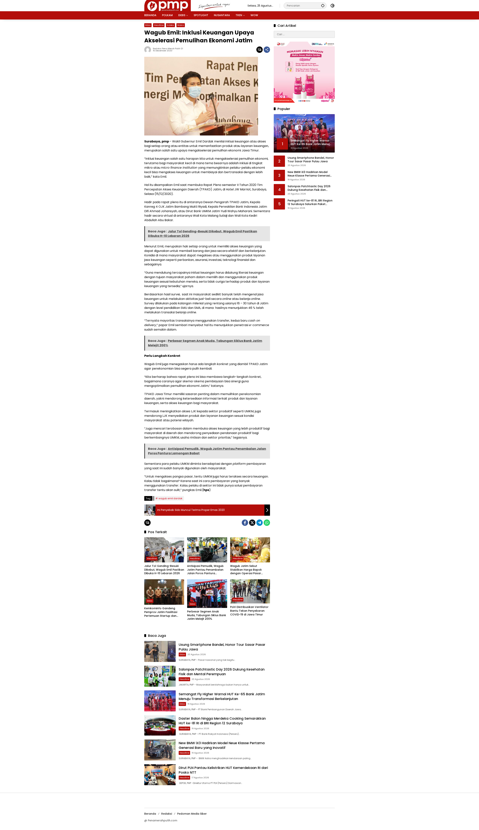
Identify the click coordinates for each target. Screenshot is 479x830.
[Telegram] (259, 522)
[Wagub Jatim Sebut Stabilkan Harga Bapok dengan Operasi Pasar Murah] (250, 549)
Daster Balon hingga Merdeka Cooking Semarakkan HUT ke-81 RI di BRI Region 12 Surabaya (222, 720)
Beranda (150, 814)
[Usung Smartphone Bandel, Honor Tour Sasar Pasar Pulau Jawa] (160, 651)
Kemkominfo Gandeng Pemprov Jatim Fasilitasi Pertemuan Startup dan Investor (160, 612)
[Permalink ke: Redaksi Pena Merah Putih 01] (148, 49)
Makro (180, 25)
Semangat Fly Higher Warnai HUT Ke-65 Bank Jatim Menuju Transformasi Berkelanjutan (222, 696)
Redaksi (166, 814)
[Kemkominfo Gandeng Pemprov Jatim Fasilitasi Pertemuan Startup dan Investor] (164, 592)
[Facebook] (245, 522)
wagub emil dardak (170, 498)
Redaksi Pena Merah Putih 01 (168, 49)
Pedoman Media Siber (192, 814)
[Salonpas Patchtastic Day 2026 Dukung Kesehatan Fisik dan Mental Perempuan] (160, 676)
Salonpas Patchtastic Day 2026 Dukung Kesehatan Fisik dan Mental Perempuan (222, 671)
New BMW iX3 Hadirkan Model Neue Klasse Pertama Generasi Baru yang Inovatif (222, 745)
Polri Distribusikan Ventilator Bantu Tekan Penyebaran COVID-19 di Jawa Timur (249, 610)
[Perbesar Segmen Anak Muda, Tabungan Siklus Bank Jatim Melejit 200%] (207, 593)
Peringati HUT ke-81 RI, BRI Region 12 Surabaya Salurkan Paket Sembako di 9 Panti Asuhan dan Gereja (310, 202)
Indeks (170, 25)
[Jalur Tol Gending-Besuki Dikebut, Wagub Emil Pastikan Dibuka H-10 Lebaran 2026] (164, 549)
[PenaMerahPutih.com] (192, 5)
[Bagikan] (267, 49)
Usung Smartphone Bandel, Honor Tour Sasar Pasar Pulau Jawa (311, 159)
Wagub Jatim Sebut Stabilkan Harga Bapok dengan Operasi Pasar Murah (246, 569)
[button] (323, 5)
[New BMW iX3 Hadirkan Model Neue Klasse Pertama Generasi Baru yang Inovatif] (160, 749)
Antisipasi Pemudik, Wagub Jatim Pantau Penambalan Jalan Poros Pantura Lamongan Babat (205, 569)
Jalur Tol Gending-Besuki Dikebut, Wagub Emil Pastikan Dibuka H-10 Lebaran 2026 (164, 569)
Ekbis (148, 25)
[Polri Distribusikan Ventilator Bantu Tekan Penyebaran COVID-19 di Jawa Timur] (250, 591)
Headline (159, 25)
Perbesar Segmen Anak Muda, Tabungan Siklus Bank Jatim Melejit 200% (206, 615)
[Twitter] (252, 522)
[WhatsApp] (267, 522)
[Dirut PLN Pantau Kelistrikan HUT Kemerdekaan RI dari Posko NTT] (160, 774)
